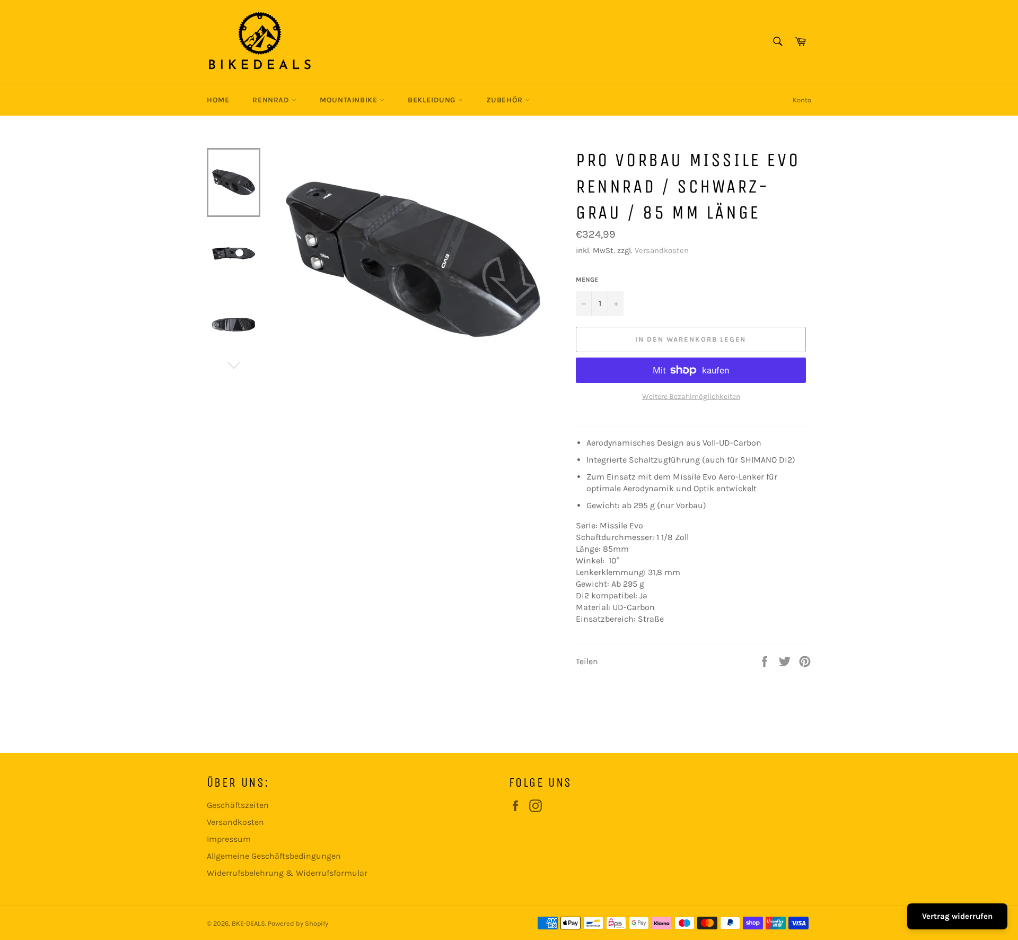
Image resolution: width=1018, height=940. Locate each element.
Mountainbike (350, 100)
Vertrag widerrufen (957, 916)
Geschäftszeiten (238, 805)
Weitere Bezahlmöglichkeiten (691, 396)
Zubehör (505, 100)
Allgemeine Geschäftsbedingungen (274, 856)
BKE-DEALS (248, 923)
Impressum (229, 839)
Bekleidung (433, 100)
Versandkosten (662, 250)
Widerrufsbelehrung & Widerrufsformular (287, 873)
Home (218, 100)
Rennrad (272, 100)
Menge (587, 279)
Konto (802, 100)
